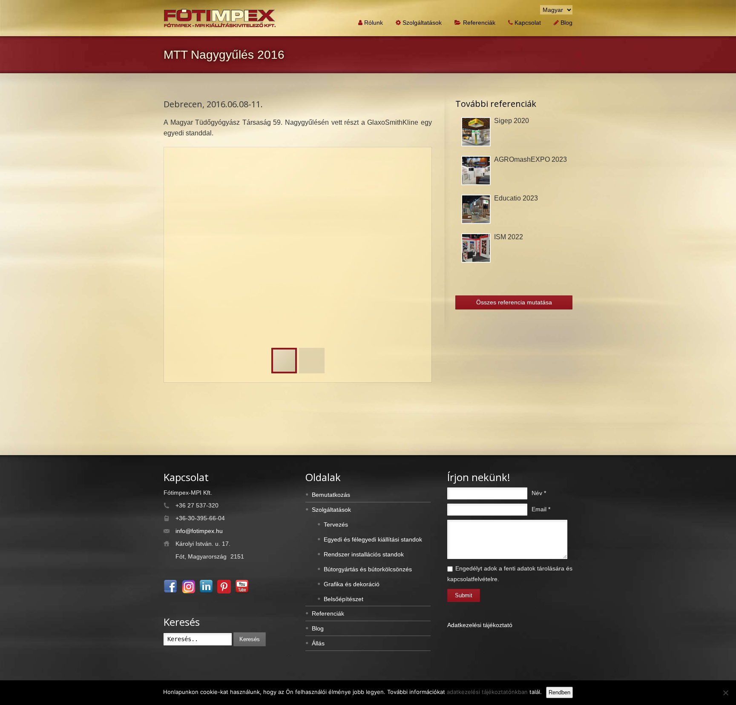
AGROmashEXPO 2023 (530, 159)
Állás (318, 643)
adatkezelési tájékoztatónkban (487, 691)
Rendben (559, 692)
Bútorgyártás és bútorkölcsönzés (368, 569)
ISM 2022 (508, 237)
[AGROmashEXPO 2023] (476, 170)
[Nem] (725, 692)
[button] (415, 164)
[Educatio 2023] (476, 209)
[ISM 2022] (476, 248)
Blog (566, 22)
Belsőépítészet (343, 599)
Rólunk (373, 22)
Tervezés (336, 524)
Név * (539, 493)
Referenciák (479, 22)
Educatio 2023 (516, 198)
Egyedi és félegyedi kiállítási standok (373, 539)
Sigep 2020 (511, 120)
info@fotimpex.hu (199, 530)
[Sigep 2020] (476, 131)
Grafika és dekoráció (352, 584)
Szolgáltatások (422, 22)
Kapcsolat (528, 22)
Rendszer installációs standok (364, 554)
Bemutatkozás (331, 494)
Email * (541, 509)
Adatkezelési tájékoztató (479, 625)
